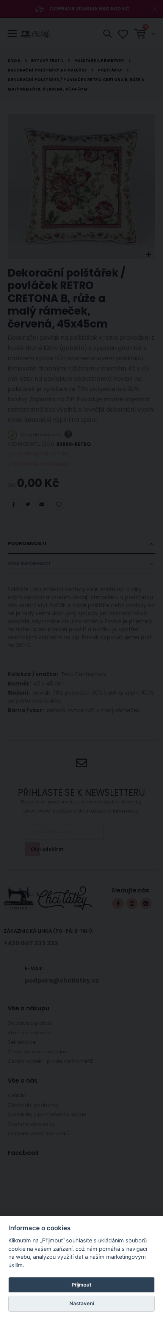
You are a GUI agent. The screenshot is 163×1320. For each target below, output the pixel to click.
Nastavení (81, 1303)
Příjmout (81, 1285)
